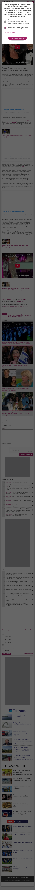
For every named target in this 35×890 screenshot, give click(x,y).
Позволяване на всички (17, 38)
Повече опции (17, 42)
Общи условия (9, 32)
